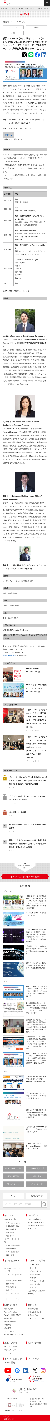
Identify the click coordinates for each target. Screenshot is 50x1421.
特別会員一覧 (33, 1309)
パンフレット (9, 1331)
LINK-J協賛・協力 (36, 1168)
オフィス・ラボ (10, 1350)
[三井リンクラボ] (36, 1378)
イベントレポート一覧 (13, 1240)
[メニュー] (47, 3)
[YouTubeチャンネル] (7, 1371)
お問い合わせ (37, 1196)
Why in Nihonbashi (11, 1312)
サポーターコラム (12, 1299)
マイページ (33, 1358)
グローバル (13, 27)
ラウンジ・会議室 (11, 1347)
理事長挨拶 (8, 1309)
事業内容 (7, 1325)
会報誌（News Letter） (14, 1280)
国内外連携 (8, 1318)
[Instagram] (43, 1371)
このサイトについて (37, 1399)
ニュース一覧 (33, 1265)
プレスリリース (35, 1271)
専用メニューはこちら (36, 1318)
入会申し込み (33, 1315)
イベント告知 (35, 1284)
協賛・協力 (34, 1287)
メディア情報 (35, 1274)
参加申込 (8, 135)
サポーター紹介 (10, 1322)
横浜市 (36, 27)
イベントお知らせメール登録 (13, 1360)
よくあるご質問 (11, 1399)
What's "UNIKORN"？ (36, 1222)
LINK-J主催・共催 (13, 1168)
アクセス (7, 1353)
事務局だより (11, 1287)
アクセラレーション (37, 1281)
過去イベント (13, 1184)
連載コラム (10, 1290)
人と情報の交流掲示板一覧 (36, 1292)
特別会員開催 (13, 1176)
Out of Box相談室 (34, 1219)
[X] (34, 1371)
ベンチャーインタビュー (14, 1294)
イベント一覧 (37, 1184)
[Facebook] (17, 1371)
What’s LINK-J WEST (12, 1315)
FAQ (13, 1196)
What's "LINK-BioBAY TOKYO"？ (36, 1227)
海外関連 (33, 1278)
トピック (33, 1268)
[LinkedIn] (26, 1371)
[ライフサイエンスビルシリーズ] (14, 1378)
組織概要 (7, 1328)
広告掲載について (36, 1401)
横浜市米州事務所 (9, 656)
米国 (13, 33)
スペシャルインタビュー (14, 1276)
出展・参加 (37, 1176)
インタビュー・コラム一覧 (13, 1269)
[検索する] (44, 1204)
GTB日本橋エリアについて (13, 1336)
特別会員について (34, 1312)
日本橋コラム (11, 1284)
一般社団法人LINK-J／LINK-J (8, 3)
